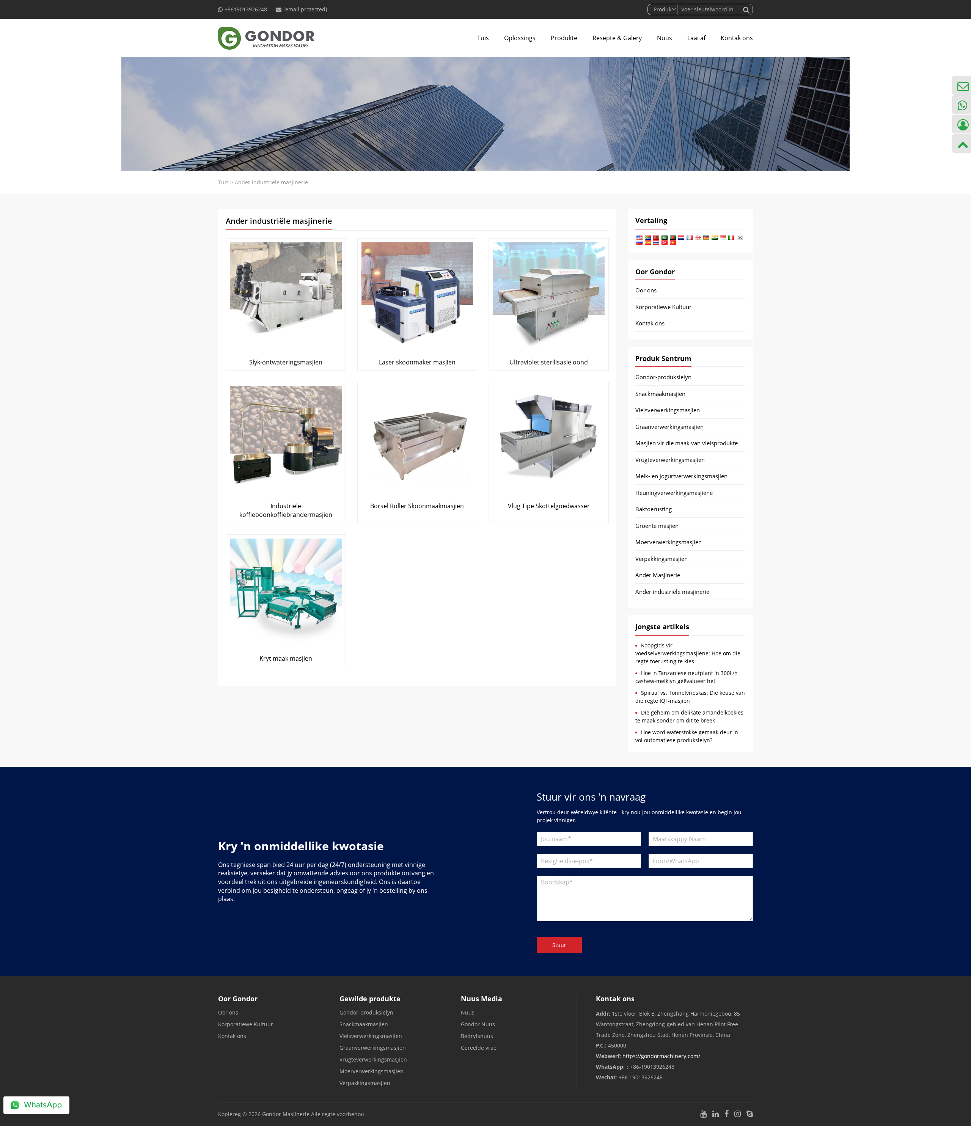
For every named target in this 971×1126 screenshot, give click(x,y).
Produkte (564, 38)
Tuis (483, 38)
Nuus (664, 38)
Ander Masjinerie (657, 575)
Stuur (559, 945)
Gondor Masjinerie (286, 1114)
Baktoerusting (653, 509)
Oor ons (646, 290)
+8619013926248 (246, 9)
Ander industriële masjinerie (672, 591)
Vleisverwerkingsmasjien (667, 410)
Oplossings (520, 38)
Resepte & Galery (617, 38)
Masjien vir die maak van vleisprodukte (686, 443)
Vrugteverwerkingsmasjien (670, 459)
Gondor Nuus (478, 1024)
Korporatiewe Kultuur (663, 307)
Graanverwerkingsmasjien (669, 426)
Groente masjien (657, 525)
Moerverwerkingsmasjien (668, 542)
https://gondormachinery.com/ (661, 1056)
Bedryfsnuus (477, 1036)
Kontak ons (737, 38)
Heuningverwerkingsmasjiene (674, 492)
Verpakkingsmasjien (661, 558)
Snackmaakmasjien (660, 393)
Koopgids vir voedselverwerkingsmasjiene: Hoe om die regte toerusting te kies (687, 653)
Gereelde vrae (478, 1047)
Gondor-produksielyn (663, 377)
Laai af (696, 38)
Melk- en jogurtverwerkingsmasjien (681, 476)
